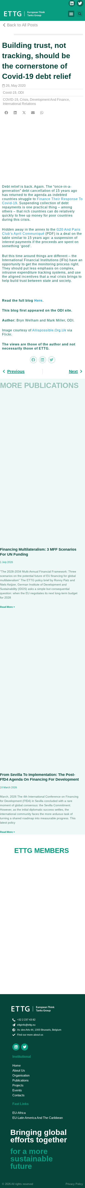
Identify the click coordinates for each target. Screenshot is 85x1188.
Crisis (24, 99)
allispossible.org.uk (49, 330)
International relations (19, 104)
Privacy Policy (74, 1184)
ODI (21, 92)
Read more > (7, 607)
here (38, 300)
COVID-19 (10, 99)
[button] (71, 14)
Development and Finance (49, 99)
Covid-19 (9, 92)
